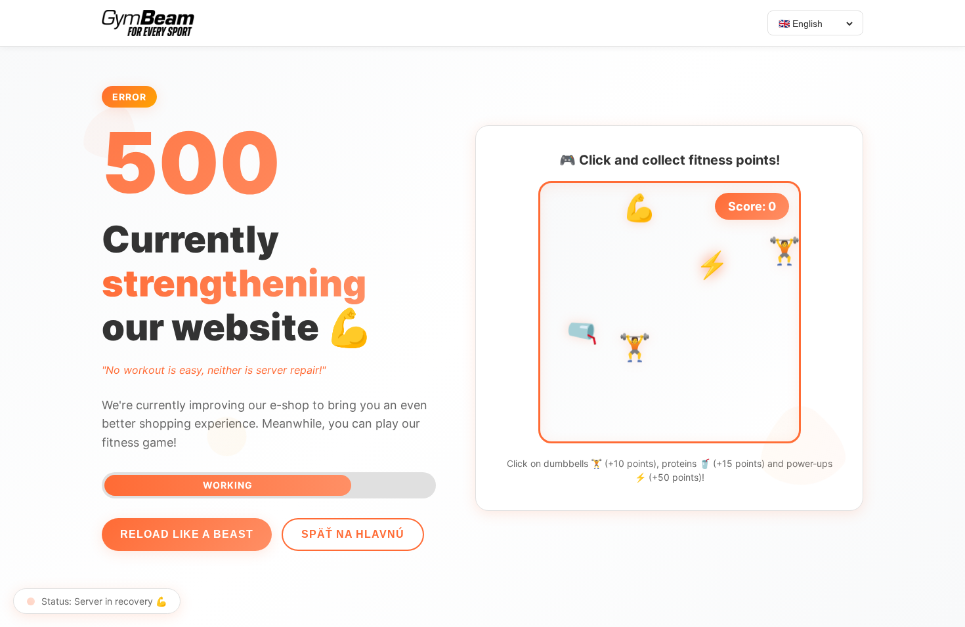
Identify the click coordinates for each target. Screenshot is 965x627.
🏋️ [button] (634, 350)
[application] (669, 312)
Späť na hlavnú (352, 534)
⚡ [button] (712, 264)
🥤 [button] (583, 331)
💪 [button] (639, 209)
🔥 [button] (622, 368)
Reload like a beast (186, 534)
